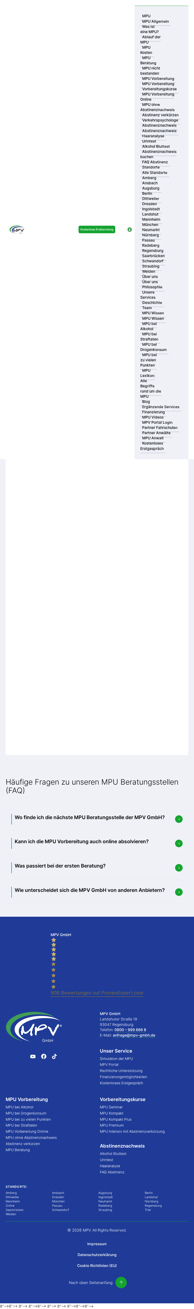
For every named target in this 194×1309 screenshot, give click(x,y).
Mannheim (151, 219)
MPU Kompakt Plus (116, 1119)
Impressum (97, 1244)
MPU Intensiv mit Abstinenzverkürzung (132, 1131)
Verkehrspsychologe (160, 120)
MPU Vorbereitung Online (157, 97)
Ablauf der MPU (150, 39)
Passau (148, 240)
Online (10, 1205)
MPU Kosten (146, 50)
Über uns (150, 276)
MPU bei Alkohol (148, 326)
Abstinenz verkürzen (160, 115)
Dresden (149, 204)
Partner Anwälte (156, 433)
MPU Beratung (148, 60)
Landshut (150, 214)
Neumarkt (151, 230)
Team (147, 308)
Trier (148, 1210)
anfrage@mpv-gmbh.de (134, 1035)
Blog (146, 401)
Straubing (150, 266)
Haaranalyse (153, 136)
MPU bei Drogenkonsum (153, 347)
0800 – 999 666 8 (130, 1030)
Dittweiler (150, 198)
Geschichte (152, 302)
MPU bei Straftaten (149, 336)
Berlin (147, 193)
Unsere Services (147, 295)
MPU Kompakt (111, 1113)
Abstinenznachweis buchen (158, 154)
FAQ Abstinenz (155, 162)
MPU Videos (152, 417)
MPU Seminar (111, 1107)
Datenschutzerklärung (97, 1255)
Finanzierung (153, 412)
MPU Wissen (153, 313)
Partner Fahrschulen (159, 427)
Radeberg (150, 245)
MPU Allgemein (155, 21)
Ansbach (150, 183)
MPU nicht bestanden (150, 71)
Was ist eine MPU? (149, 29)
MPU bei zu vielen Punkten (148, 360)
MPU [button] (146, 16)
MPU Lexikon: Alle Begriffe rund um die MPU (150, 383)
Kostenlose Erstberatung (96, 229)
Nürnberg (150, 235)
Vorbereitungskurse (159, 89)
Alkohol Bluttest (156, 146)
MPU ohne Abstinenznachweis (157, 107)
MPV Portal (109, 1064)
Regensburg (152, 250)
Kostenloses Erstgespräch (152, 446)
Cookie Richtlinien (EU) (97, 1265)
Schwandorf (152, 261)
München (150, 224)
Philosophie (152, 287)
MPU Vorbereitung (158, 78)
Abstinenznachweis (159, 125)
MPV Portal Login (157, 422)
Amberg (149, 178)
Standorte (151, 167)
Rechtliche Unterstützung (121, 1070)
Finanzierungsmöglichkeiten (123, 1077)
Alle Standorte (154, 172)
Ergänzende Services (160, 407)
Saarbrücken (153, 256)
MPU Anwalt (153, 438)
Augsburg (150, 188)
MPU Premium (112, 1125)
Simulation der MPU (116, 1058)
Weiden (148, 271)
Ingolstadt (151, 209)
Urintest (149, 141)
